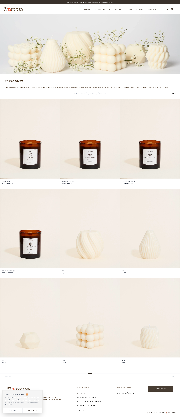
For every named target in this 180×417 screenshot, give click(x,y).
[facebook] (172, 9)
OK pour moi (32, 410)
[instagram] (167, 9)
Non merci (12, 410)
